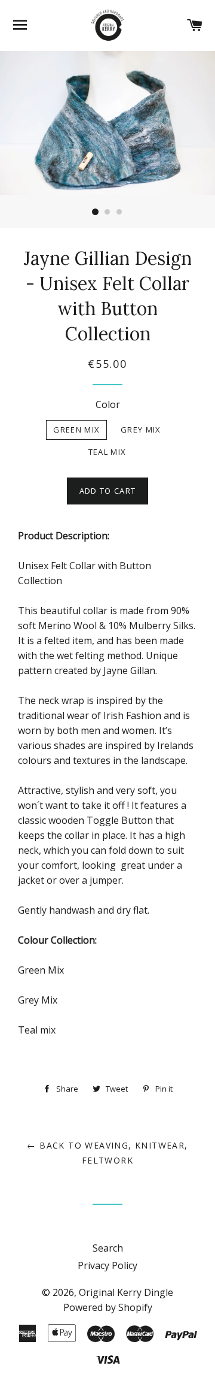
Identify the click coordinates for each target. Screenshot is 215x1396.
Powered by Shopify (107, 1307)
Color (108, 404)
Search (108, 1248)
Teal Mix (107, 451)
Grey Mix (141, 429)
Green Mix (76, 429)
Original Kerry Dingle (126, 1292)
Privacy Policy (107, 1265)
